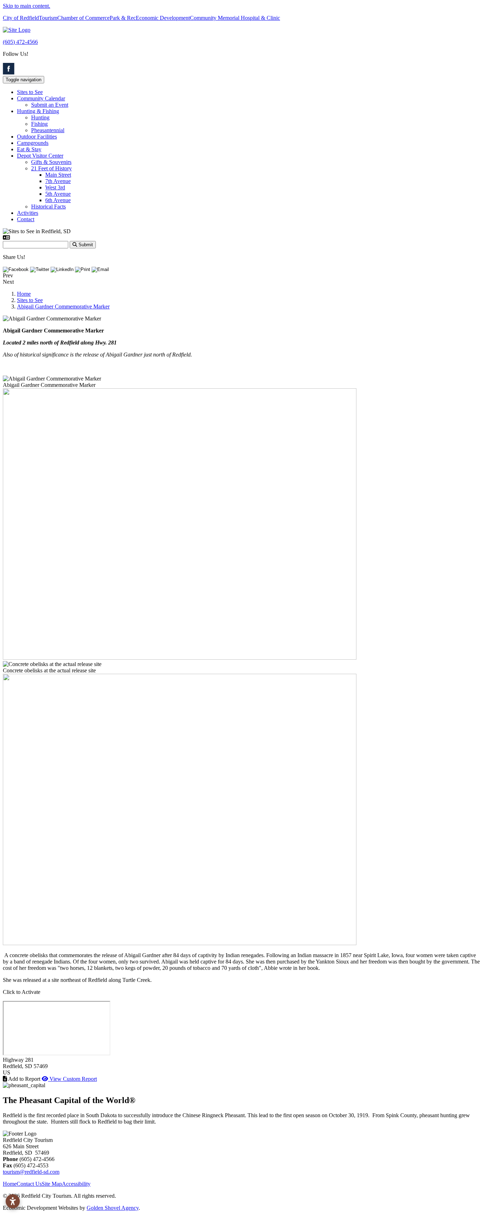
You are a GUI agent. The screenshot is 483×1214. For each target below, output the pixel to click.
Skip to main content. (26, 6)
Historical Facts (48, 207)
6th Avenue (58, 200)
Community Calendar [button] (41, 98)
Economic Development (163, 18)
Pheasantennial (47, 130)
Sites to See (30, 92)
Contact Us (29, 1184)
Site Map (52, 1184)
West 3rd (55, 187)
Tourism (48, 18)
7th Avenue (58, 181)
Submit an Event (49, 105)
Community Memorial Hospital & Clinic (235, 18)
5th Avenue (58, 194)
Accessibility (76, 1184)
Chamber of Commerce (83, 18)
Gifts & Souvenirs (51, 162)
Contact (25, 219)
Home (10, 1184)
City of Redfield (21, 18)
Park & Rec (123, 18)
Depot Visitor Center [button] (40, 156)
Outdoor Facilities (37, 137)
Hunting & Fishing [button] (38, 111)
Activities (27, 213)
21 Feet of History (51, 168)
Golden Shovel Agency (113, 1208)
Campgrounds (32, 143)
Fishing (39, 124)
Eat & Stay (29, 149)
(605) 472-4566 (20, 42)
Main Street (58, 175)
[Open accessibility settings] (13, 1201)
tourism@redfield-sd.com (31, 1172)
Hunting (40, 117)
